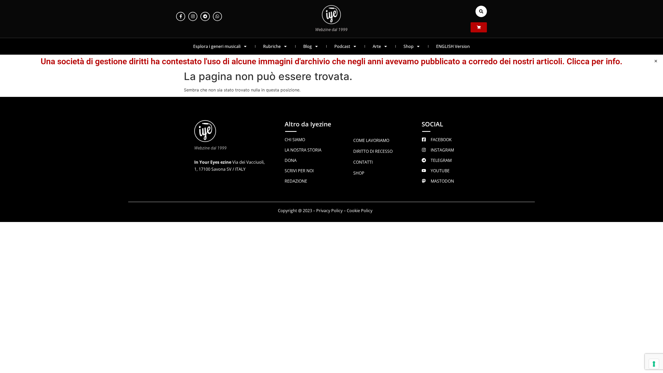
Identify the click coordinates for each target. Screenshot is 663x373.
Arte (377, 46)
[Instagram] (192, 16)
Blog (307, 46)
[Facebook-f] (180, 16)
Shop (408, 46)
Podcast (342, 46)
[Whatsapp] (217, 16)
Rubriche (272, 46)
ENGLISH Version (453, 46)
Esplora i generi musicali (217, 46)
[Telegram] (205, 16)
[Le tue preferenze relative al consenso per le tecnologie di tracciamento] (654, 364)
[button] (481, 11)
